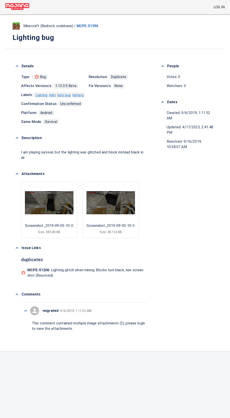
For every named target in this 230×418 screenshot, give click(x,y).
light (52, 95)
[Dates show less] (162, 102)
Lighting (41, 95)
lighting (78, 95)
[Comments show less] (17, 294)
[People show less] (162, 66)
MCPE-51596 (87, 26)
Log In (219, 7)
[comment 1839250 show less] (25, 310)
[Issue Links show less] (17, 247)
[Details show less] (17, 66)
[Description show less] (17, 137)
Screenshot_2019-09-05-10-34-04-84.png (120, 225)
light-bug (64, 95)
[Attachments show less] (17, 173)
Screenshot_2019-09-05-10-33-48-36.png (58, 225)
